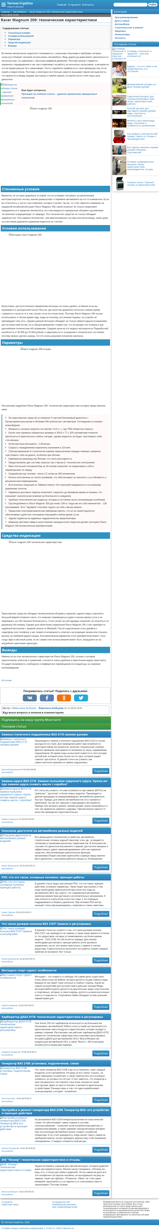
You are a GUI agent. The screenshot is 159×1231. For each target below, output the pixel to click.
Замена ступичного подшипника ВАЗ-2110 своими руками (45, 734)
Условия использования (21, 36)
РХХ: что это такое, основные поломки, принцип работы (43, 877)
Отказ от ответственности (60, 1228)
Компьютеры (122, 34)
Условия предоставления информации (22, 1228)
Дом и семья (122, 20)
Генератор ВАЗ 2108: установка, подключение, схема (40, 1063)
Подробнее (101, 771)
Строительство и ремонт (129, 27)
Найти (152, 4)
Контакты (88, 4)
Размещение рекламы (64, 1204)
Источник (7, 680)
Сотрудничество (61, 1202)
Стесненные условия (19, 32)
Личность (120, 37)
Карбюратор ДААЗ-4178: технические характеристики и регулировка (52, 1017)
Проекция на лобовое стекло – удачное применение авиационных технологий (59, 96)
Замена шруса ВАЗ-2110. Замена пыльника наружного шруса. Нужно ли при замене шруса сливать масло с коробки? (54, 782)
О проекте (74, 4)
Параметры (14, 39)
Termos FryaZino (20, 3)
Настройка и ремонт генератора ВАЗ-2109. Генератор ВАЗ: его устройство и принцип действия (55, 1111)
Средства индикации (19, 42)
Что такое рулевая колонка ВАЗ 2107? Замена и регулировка (46, 924)
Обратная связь (10, 1204)
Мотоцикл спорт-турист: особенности (29, 970)
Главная (61, 4)
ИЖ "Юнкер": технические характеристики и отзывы (41, 1160)
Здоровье (120, 30)
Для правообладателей (64, 1207)
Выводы (12, 45)
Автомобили (7, 772)
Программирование (126, 17)
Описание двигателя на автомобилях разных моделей (42, 831)
